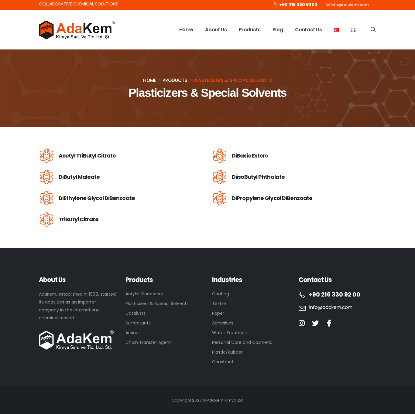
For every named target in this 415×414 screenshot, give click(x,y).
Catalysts (135, 313)
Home (186, 29)
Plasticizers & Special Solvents (157, 303)
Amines (133, 333)
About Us (216, 29)
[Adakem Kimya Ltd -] (77, 30)
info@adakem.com (350, 4)
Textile (219, 303)
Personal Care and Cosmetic (242, 342)
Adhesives (222, 323)
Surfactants (138, 323)
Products (250, 29)
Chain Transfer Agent (148, 342)
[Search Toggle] (373, 29)
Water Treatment (230, 333)
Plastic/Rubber (227, 352)
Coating (220, 294)
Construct (223, 362)
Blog (278, 29)
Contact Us (308, 29)
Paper (218, 313)
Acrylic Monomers (144, 294)
